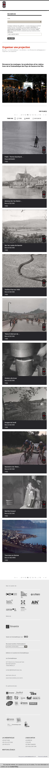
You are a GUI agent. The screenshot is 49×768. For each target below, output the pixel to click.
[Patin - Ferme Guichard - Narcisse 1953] (24, 138)
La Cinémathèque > (14, 50)
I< (15, 115)
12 (30, 115)
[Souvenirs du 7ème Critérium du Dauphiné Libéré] (24, 448)
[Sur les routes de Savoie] (24, 226)
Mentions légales (11, 675)
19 (40, 115)
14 (35, 115)
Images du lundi (10, 422)
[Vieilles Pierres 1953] (24, 271)
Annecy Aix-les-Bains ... (13, 201)
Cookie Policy (14, 766)
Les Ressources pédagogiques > (37, 50)
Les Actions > (24, 50)
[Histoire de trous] (24, 359)
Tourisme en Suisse (12, 555)
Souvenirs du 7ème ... (12, 467)
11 (27, 115)
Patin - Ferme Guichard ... (14, 157)
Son (8, 18)
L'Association (30, 738)
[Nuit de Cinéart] (24, 492)
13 (33, 115)
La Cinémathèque (8, 738)
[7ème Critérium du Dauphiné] (24, 315)
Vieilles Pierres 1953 (12, 289)
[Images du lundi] (24, 403)
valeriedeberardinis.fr (30, 756)
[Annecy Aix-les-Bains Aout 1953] (24, 182)
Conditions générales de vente (14, 678)
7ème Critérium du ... (12, 334)
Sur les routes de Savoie (13, 245)
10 (25, 115)
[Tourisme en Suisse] (24, 536)
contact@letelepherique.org (14, 670)
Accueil (4, 50)
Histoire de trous (11, 378)
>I (45, 115)
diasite (45, 756)
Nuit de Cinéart (10, 511)
